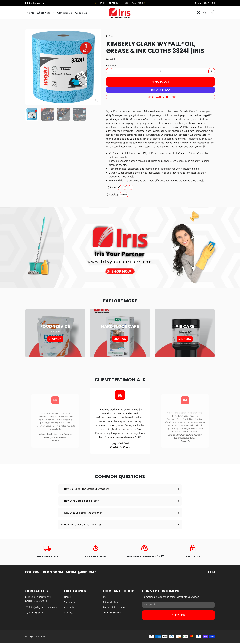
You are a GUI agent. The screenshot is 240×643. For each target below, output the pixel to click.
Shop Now (45, 13)
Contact (68, 612)
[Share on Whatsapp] (125, 187)
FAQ (105, 597)
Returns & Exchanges (114, 607)
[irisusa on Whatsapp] (30, 3)
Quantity (111, 65)
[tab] (120, 489)
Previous (28, 421)
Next (97, 67)
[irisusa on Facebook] (26, 3)
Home (31, 13)
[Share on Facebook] (119, 187)
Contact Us (64, 13)
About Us (81, 13)
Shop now (55, 339)
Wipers (123, 194)
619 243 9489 (34, 612)
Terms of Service (112, 612)
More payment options (162, 97)
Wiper (109, 36)
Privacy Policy (110, 602)
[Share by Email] (131, 187)
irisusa (42, 636)
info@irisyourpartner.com (41, 607)
